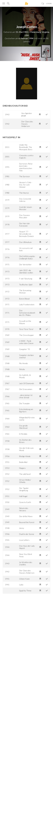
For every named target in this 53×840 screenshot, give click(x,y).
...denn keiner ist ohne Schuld (25, 396)
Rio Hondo (23, 363)
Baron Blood (24, 298)
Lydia (21, 584)
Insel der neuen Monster (25, 208)
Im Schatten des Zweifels (25, 563)
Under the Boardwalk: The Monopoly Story (25, 147)
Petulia (22, 369)
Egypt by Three (25, 590)
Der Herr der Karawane (24, 224)
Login (49, 3)
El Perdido (23, 434)
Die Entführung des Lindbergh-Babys (27, 257)
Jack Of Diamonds (26, 383)
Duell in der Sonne (26, 534)
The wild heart (25, 474)
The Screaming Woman (25, 291)
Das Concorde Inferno (25, 200)
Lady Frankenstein (26, 304)
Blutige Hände (24, 456)
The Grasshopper (26, 335)
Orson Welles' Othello (25, 481)
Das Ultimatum (25, 242)
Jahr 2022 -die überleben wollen (26, 271)
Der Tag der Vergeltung (24, 489)
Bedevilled (23, 462)
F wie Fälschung (25, 278)
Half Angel (23, 496)
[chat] (42, 3)
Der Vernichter (25, 264)
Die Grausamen (25, 389)
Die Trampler (24, 403)
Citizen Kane (24, 579)
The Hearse (24, 193)
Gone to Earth (25, 502)
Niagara (22, 468)
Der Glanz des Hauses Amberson (27, 123)
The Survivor (24, 176)
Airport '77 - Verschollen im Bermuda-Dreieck (26, 233)
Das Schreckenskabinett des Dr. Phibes (27, 312)
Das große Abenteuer (23, 426)
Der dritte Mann (25, 516)
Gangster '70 (24, 349)
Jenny (21, 528)
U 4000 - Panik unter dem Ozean (26, 342)
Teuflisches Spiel (25, 284)
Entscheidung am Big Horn (26, 410)
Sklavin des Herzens (23, 509)
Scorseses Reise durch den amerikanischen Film (25, 167)
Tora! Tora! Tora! (26, 329)
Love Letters (24, 540)
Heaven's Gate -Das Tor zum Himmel (25, 184)
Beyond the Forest (26, 522)
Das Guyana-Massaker (24, 216)
